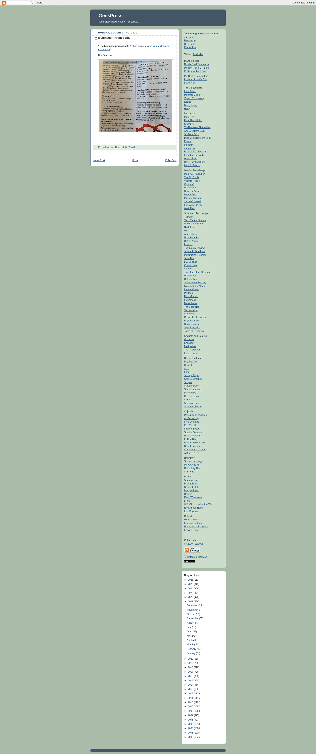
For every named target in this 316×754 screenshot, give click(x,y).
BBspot (188, 365)
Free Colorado (191, 421)
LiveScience (190, 261)
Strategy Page (191, 480)
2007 (191, 715)
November (192, 610)
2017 (191, 672)
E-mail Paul (190, 47)
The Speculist (191, 306)
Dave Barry (190, 392)
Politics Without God (195, 71)
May (189, 636)
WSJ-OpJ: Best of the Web (198, 504)
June (190, 631)
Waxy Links (190, 158)
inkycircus (189, 313)
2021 (191, 601)
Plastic (187, 141)
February (192, 649)
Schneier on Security (195, 282)
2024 (191, 588)
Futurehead (190, 300)
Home (135, 160)
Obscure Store (192, 396)
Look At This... (192, 165)
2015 (191, 680)
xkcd (186, 368)
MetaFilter (189, 117)
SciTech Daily (191, 134)
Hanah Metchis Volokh (196, 526)
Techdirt (188, 216)
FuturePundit (191, 296)
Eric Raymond (191, 511)
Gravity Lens (191, 530)
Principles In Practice (195, 415)
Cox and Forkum (193, 523)
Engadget (189, 343)
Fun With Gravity (193, 205)
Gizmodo (189, 339)
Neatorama (190, 187)
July (189, 627)
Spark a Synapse (193, 432)
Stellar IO (189, 124)
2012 (191, 693)
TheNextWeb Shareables (197, 127)
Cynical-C (189, 184)
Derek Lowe (190, 303)
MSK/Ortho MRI (192, 464)
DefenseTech (191, 279)
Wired (187, 230)
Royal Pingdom (192, 324)
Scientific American (194, 251)
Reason (188, 494)
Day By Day (190, 361)
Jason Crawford (192, 201)
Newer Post (99, 160)
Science (194, 137)
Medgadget (190, 346)
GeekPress (111, 15)
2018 (191, 667)
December (192, 605)
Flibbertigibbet (191, 428)
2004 (191, 728)
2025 (191, 584)
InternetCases (191, 289)
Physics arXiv (191, 320)
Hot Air (187, 108)
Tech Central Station (195, 220)
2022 (191, 597)
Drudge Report (191, 490)
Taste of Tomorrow (194, 331)
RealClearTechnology (195, 151)
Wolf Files (189, 208)
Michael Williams (193, 198)
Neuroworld (190, 275)
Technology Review (194, 248)
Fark (186, 372)
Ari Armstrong (191, 418)
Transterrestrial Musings (197, 272)
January (191, 653)
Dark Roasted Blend (194, 162)
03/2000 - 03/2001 (193, 543)
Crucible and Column (195, 449)
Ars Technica (191, 234)
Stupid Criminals (193, 389)
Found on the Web (194, 155)
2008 (191, 711)
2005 (191, 724)
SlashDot (189, 258)
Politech (188, 293)
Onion (187, 399)
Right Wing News (193, 497)
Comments (203, 64)
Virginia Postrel (192, 180)
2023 (191, 593)
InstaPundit (190, 91)
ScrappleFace (191, 403)
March (190, 644)
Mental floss (190, 194)
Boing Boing (190, 105)
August (191, 623)
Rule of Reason (192, 435)
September (193, 618)
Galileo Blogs (191, 439)
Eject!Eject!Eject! (193, 507)
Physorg (188, 244)
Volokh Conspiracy (194, 98)
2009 (191, 706)
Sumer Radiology (193, 461)
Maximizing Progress (195, 255)
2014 (191, 685)
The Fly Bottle (191, 177)
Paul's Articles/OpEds (195, 79)
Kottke (187, 101)
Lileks (187, 500)
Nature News (191, 241)
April (189, 640)
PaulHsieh (198, 54)
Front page (189, 40)
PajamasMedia (192, 94)
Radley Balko (191, 483)
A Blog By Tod (191, 453)
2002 (191, 737)
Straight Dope (191, 385)
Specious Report (193, 406)
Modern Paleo (191, 67)
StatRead (189, 471)
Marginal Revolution (194, 173)
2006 (191, 720)
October (191, 614)
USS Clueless (191, 519)
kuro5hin (188, 144)
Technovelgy (191, 310)
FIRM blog (189, 83)
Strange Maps (191, 375)
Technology (205, 137)
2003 (191, 733)
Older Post (170, 160)
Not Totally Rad (192, 468)
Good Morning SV (193, 223)
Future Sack (190, 353)
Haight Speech (192, 446)
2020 (191, 659)
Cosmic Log (190, 265)
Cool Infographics (193, 379)
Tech (202, 286)
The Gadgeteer (192, 349)
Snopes (188, 382)
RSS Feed (189, 44)
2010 (191, 702)
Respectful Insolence (195, 317)
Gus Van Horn (191, 425)
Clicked (188, 268)
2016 (191, 676)
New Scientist (191, 237)
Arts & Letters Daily (194, 131)
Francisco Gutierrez (194, 442)
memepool (189, 148)
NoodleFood (190, 64)
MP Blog (204, 67)
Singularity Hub (192, 327)
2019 (191, 663)
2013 (191, 689)
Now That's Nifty (193, 191)
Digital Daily (190, 227)
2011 (191, 698)
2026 (191, 580)
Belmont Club (191, 487)
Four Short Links (193, 120)
